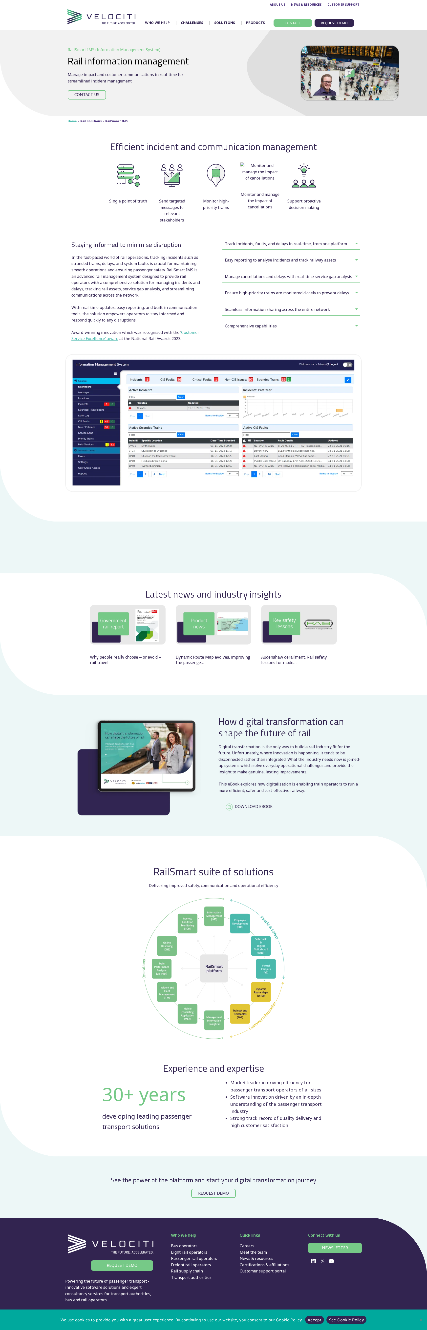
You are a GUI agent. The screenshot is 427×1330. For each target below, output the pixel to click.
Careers (247, 1246)
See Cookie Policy (346, 1319)
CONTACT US (86, 94)
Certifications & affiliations (264, 1265)
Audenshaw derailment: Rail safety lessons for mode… (294, 659)
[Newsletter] (335, 1248)
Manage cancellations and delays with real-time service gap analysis (288, 276)
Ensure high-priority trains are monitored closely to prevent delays (287, 293)
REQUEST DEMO (213, 1193)
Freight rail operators (191, 1265)
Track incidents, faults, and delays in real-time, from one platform (286, 243)
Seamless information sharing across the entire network (277, 309)
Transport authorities (191, 1277)
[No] (420, 1319)
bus (68, 1300)
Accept (314, 1319)
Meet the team (253, 1252)
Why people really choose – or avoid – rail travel (125, 659)
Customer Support (343, 4)
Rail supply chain (187, 1271)
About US (277, 4)
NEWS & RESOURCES (306, 4)
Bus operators (184, 1246)
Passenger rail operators (194, 1258)
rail (84, 1300)
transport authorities (130, 1293)
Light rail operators (189, 1252)
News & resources (256, 1258)
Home (72, 121)
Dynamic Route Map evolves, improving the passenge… (213, 659)
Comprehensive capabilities (251, 326)
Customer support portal (263, 1271)
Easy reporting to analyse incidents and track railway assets (280, 260)
